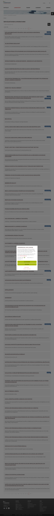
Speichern (27, 264)
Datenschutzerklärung (23, 255)
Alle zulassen (27, 261)
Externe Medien (29, 257)
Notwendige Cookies (20, 257)
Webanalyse (19, 258)
